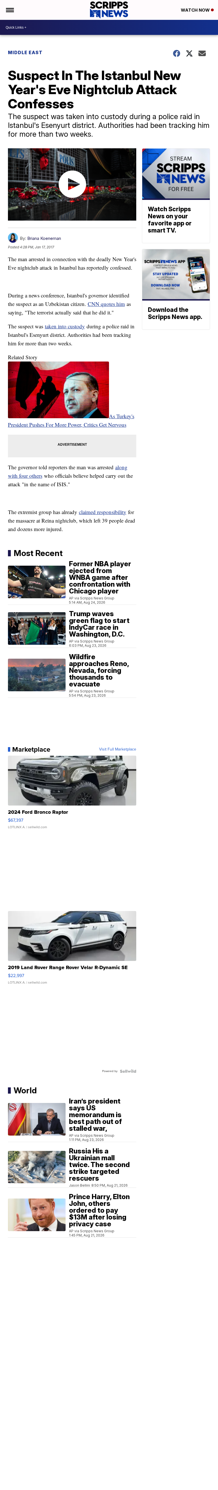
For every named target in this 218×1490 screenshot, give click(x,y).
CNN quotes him (106, 303)
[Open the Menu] (9, 10)
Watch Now (196, 10)
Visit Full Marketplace (117, 749)
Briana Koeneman (44, 238)
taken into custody (65, 326)
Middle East (25, 52)
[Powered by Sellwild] (128, 1071)
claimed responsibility (102, 511)
